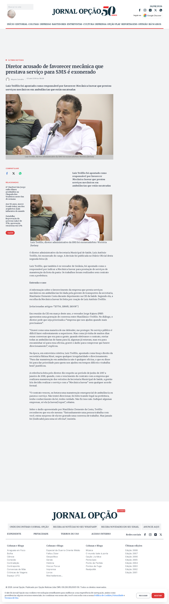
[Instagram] (145, 10)
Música (89, 550)
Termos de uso (70, 534)
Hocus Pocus (53, 566)
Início (11, 24)
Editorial (21, 24)
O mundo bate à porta (97, 553)
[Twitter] (155, 10)
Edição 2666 (131, 556)
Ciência (10, 556)
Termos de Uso (11, 598)
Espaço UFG (13, 575)
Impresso (45, 24)
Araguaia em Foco (16, 550)
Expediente (14, 534)
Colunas (33, 24)
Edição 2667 (131, 553)
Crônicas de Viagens (17, 572)
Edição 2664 (131, 563)
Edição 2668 (131, 550)
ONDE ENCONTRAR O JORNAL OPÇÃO (29, 526)
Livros (49, 572)
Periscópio (91, 559)
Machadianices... (54, 575)
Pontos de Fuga (94, 566)
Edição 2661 (131, 572)
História (50, 563)
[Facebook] (139, 10)
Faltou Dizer (52, 553)
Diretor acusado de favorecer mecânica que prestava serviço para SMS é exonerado (54, 69)
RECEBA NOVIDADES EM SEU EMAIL (120, 526)
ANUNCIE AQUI (151, 526)
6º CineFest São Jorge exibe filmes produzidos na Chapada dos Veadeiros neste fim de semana (15, 193)
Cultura (88, 24)
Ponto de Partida (94, 563)
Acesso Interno (101, 534)
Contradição (13, 563)
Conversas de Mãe (16, 569)
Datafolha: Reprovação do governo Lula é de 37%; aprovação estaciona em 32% (14, 221)
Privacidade (41, 534)
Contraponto (13, 566)
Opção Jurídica (93, 556)
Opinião (143, 24)
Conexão (11, 559)
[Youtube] (150, 10)
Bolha (10, 553)
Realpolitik (91, 569)
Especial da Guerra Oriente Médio (63, 550)
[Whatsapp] (160, 10)
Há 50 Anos (155, 24)
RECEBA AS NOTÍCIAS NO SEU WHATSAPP (75, 526)
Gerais (49, 559)
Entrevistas (74, 24)
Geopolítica (52, 556)
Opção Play (113, 24)
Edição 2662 (131, 569)
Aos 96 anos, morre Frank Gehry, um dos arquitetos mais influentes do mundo (15, 207)
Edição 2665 (131, 559)
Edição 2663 (131, 566)
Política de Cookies (103, 595)
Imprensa (100, 24)
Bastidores (59, 24)
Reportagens (129, 24)
